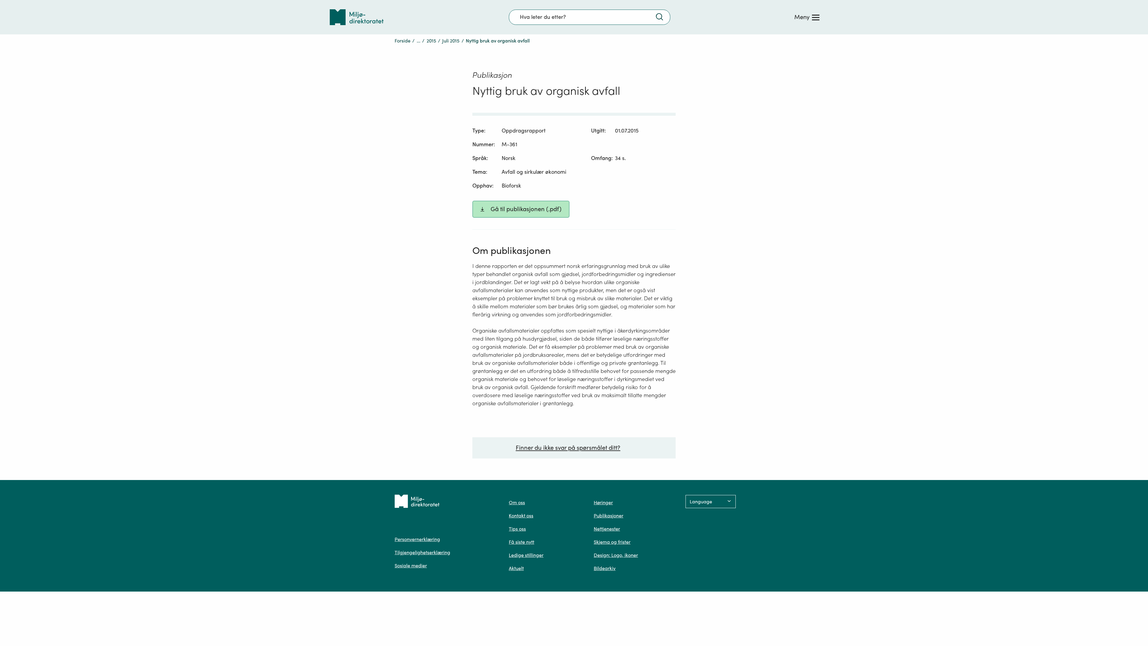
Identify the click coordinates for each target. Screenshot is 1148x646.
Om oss (517, 502)
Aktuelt (516, 568)
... (418, 41)
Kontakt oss (521, 516)
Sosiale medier (411, 566)
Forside (402, 41)
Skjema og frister (612, 542)
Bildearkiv (605, 568)
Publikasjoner (608, 516)
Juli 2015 (450, 41)
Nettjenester (607, 529)
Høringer (603, 502)
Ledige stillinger (526, 555)
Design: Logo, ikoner (616, 555)
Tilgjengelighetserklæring (422, 552)
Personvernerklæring (417, 539)
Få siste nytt (521, 542)
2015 (431, 41)
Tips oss (517, 529)
